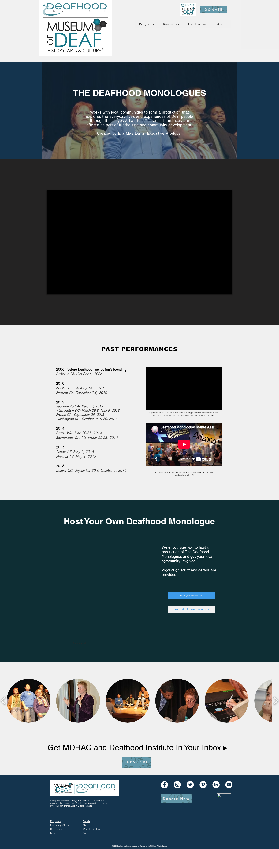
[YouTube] (228, 784)
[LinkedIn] (216, 784)
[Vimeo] (203, 784)
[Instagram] (177, 784)
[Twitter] (190, 784)
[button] (28, 701)
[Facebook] (164, 784)
